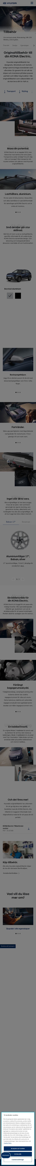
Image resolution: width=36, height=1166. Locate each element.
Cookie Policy (8, 1143)
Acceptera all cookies (18, 1148)
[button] (5, 1155)
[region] (17, 1138)
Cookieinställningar (18, 1159)
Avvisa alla (17, 1154)
